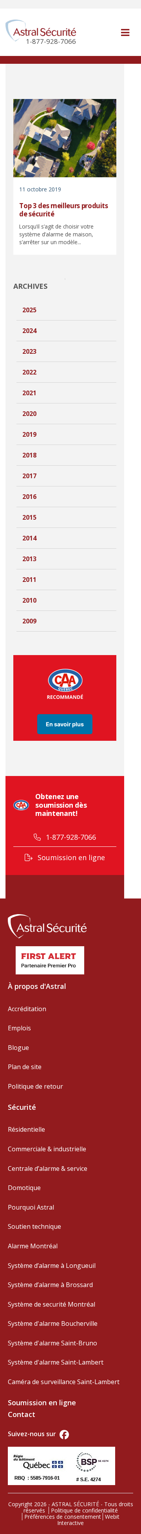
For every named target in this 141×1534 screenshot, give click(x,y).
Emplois (19, 1028)
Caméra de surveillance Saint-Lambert (63, 1381)
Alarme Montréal (33, 1246)
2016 (29, 496)
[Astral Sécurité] (47, 925)
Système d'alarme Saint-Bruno (52, 1343)
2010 (29, 600)
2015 (29, 517)
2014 (29, 538)
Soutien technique (34, 1226)
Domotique (24, 1187)
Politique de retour (35, 1086)
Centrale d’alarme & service (47, 1168)
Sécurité (22, 1107)
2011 (29, 579)
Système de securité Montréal (51, 1304)
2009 (29, 621)
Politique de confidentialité (84, 1510)
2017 (29, 476)
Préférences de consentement (62, 1516)
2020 (29, 413)
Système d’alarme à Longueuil (52, 1265)
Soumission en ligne (70, 857)
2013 (29, 559)
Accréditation (27, 1009)
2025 (29, 310)
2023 (29, 351)
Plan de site (25, 1066)
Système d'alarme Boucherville (53, 1323)
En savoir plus (65, 724)
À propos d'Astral (37, 986)
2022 (29, 372)
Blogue (18, 1047)
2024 (29, 330)
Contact (21, 1414)
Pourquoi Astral (31, 1207)
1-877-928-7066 (70, 837)
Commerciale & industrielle (47, 1149)
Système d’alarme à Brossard (50, 1284)
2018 (29, 455)
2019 (29, 434)
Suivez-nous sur (33, 1434)
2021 (29, 393)
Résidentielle (26, 1129)
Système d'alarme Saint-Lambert (55, 1362)
